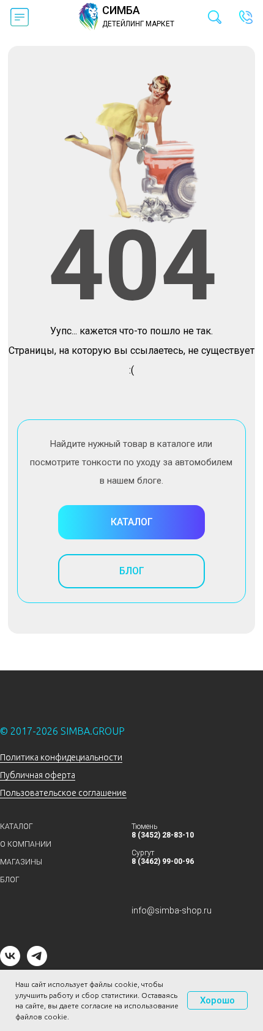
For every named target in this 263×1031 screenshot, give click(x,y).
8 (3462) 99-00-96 (163, 861)
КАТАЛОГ (16, 826)
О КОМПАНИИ (25, 844)
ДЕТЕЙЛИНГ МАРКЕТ (138, 24)
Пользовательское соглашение (63, 793)
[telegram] (37, 963)
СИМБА (121, 10)
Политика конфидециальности (61, 757)
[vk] (10, 963)
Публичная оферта (37, 775)
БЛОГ (10, 879)
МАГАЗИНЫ (21, 862)
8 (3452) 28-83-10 (163, 835)
